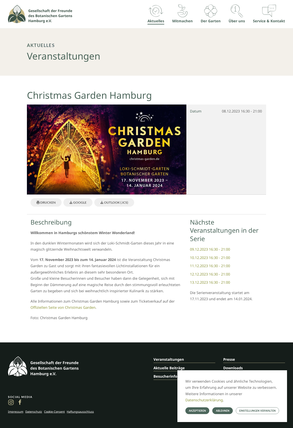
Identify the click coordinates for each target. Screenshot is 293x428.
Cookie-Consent (54, 411)
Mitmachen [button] (182, 21)
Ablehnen (222, 410)
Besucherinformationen (174, 376)
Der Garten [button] (211, 21)
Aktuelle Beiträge (169, 367)
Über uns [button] (237, 21)
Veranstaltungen (168, 359)
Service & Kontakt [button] (269, 21)
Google (80, 202)
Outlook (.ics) (115, 202)
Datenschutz (33, 411)
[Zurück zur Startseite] (40, 14)
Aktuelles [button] (155, 21)
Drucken (48, 202)
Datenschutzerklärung (204, 400)
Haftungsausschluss (80, 411)
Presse (229, 359)
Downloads (233, 367)
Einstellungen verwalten (257, 410)
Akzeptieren (197, 410)
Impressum (15, 411)
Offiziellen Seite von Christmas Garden (62, 307)
